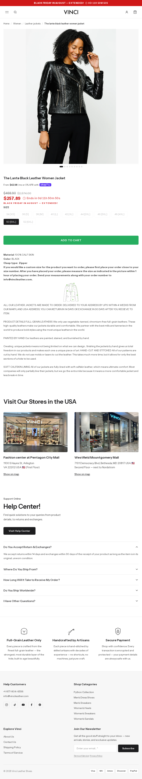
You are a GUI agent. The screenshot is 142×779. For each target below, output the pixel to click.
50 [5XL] (11, 221)
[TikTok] (15, 705)
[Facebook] (31, 705)
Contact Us (9, 742)
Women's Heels (82, 708)
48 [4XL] (119, 214)
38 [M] (39, 214)
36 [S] (25, 214)
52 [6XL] (28, 221)
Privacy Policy (96, 755)
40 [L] (54, 214)
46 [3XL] (102, 214)
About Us (8, 736)
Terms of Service (13, 752)
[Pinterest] (40, 705)
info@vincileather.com (16, 696)
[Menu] (6, 12)
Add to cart (71, 240)
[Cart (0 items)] (135, 12)
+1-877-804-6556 (13, 691)
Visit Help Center (19, 530)
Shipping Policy (12, 747)
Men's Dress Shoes (84, 697)
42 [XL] (69, 214)
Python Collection (84, 692)
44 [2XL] (85, 214)
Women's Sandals (84, 718)
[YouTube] (23, 705)
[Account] (126, 12)
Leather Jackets (33, 23)
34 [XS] (10, 214)
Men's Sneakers (82, 702)
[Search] (15, 12)
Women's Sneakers (84, 713)
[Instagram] (6, 705)
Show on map (11, 474)
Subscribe (128, 748)
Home (6, 23)
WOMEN (17, 23)
